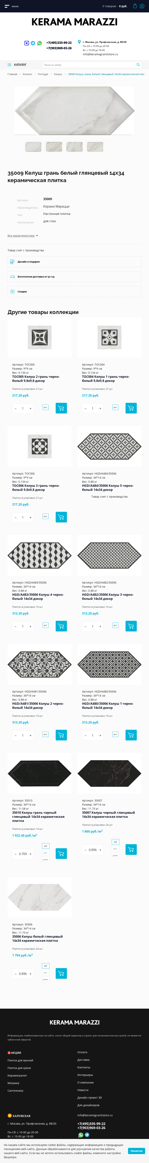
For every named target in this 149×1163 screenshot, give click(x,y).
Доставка (83, 1060)
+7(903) (59, 48)
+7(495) (59, 43)
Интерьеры (85, 1075)
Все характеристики (21, 235)
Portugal (43, 74)
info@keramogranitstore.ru (100, 54)
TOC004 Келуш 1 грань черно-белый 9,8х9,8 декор (105, 378)
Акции (16, 1052)
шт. (46, 407)
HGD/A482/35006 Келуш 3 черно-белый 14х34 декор (107, 596)
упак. (46, 859)
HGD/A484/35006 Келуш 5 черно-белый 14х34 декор (107, 487)
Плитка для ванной (20, 1060)
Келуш (58, 74)
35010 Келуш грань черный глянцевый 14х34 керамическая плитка (38, 816)
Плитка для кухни (19, 1068)
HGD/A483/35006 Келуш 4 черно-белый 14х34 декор (38, 596)
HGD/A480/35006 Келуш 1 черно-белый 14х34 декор (107, 705)
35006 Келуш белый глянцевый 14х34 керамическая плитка (37, 938)
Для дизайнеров (88, 1105)
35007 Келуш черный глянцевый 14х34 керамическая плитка (108, 814)
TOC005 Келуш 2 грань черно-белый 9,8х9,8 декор (36, 378)
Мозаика (13, 1083)
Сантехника (15, 1090)
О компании (85, 1082)
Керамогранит (17, 1075)
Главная (12, 74)
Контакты (83, 1067)
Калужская (21, 1116)
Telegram (33, 45)
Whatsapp (39, 45)
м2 (45, 845)
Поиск (138, 64)
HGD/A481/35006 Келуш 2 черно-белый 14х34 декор (38, 705)
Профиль (142, 6)
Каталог (27, 74)
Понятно (137, 1151)
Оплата (82, 1052)
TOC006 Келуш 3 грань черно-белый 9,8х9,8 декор (36, 487)
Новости (82, 1090)
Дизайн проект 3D (89, 1097)
